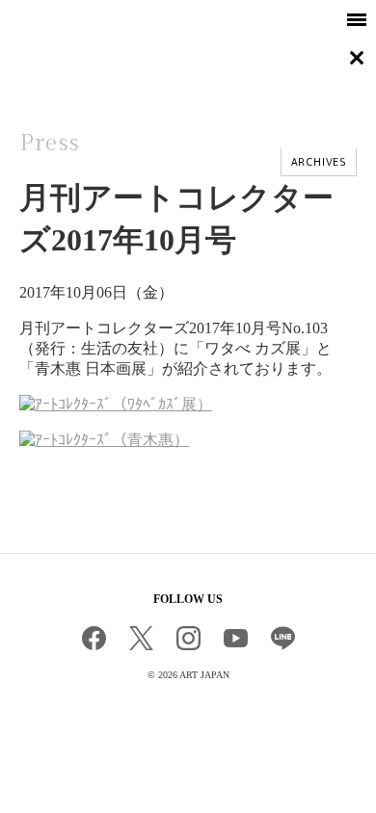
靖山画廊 (73, 60)
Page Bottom (17, 764)
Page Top (188, 723)
